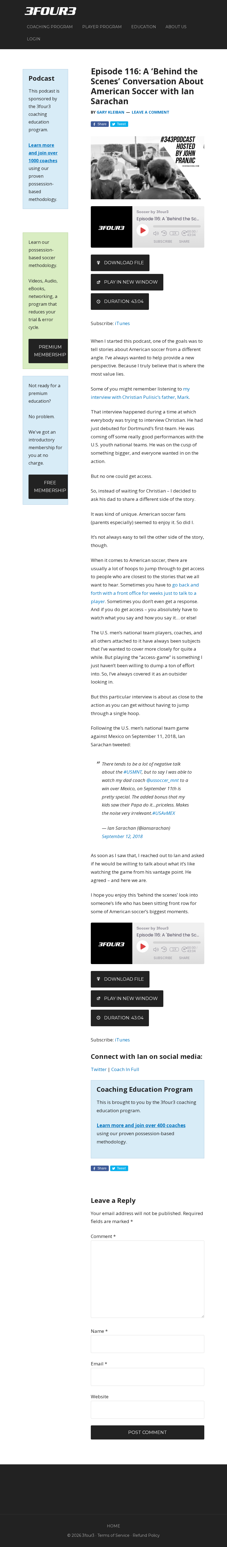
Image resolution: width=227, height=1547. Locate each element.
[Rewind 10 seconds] (164, 233)
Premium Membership (50, 350)
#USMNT (132, 772)
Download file (124, 262)
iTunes (122, 323)
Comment (103, 1236)
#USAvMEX (163, 813)
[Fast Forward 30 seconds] (184, 233)
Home (113, 1526)
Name (99, 1331)
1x (174, 233)
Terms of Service (113, 1535)
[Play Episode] (142, 230)
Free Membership (50, 486)
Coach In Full (125, 1069)
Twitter (99, 1069)
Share (184, 241)
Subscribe (163, 241)
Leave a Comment (150, 112)
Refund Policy (146, 1535)
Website (100, 1396)
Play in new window (131, 282)
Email (99, 1363)
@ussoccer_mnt (162, 780)
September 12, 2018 (122, 836)
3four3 (50, 11)
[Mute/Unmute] (156, 233)
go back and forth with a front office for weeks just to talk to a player (145, 593)
